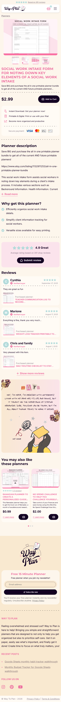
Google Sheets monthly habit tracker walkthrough (31, 661)
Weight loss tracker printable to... (36, 334)
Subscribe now (32, 592)
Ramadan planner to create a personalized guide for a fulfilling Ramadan (15, 499)
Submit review (32, 260)
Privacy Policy (38, 600)
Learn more (9, 517)
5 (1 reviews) (17, 491)
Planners (5, 16)
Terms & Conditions (51, 699)
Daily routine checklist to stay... (34, 366)
